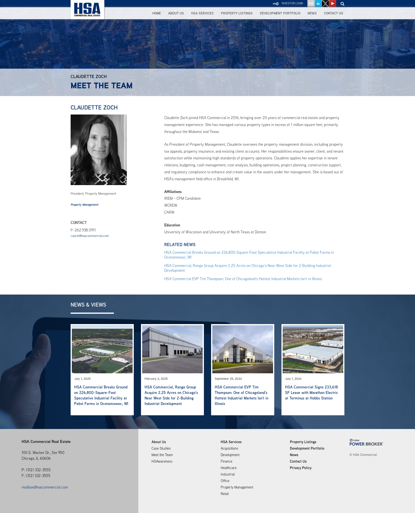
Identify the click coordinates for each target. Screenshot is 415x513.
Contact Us (333, 13)
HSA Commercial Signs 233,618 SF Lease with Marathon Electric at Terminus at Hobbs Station (311, 392)
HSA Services (202, 13)
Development (230, 454)
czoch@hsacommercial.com (90, 235)
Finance (226, 461)
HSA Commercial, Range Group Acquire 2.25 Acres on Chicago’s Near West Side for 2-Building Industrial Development (247, 268)
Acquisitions (229, 448)
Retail (225, 493)
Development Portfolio (280, 13)
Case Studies (161, 448)
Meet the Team (162, 454)
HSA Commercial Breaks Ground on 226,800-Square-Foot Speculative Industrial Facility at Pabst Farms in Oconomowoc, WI (249, 255)
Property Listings (237, 13)
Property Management (84, 204)
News (312, 13)
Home (156, 13)
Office (225, 480)
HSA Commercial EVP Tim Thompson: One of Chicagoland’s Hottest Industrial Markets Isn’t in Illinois (243, 279)
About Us (176, 13)
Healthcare (229, 467)
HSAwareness (162, 461)
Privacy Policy (300, 467)
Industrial (228, 474)
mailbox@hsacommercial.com (45, 487)
